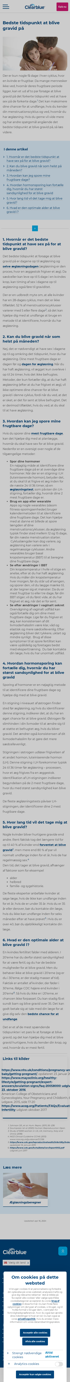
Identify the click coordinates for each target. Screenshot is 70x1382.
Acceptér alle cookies (35, 1332)
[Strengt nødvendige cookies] (9, 1353)
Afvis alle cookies (35, 1341)
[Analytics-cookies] (10, 1364)
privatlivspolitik (27, 1319)
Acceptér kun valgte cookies (35, 1374)
